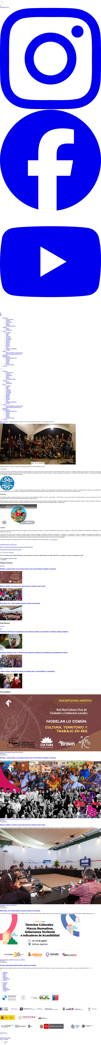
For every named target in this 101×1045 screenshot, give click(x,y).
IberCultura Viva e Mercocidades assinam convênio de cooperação (20, 603)
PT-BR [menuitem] (4, 1)
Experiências (9, 330)
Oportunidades (6, 356)
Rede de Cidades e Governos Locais (14, 352)
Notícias (5, 327)
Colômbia (8, 336)
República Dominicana (11, 348)
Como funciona (9, 319)
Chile (7, 335)
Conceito (8, 320)
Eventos (8, 363)
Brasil (7, 334)
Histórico (8, 324)
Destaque (8, 752)
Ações (7, 323)
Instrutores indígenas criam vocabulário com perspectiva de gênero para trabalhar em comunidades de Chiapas (34, 652)
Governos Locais (15, 752)
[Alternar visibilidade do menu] (0, 6)
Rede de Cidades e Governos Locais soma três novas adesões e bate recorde (22, 586)
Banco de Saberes (10, 364)
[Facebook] (50, 210)
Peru (7, 347)
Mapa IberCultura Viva (11, 358)
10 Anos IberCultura (10, 326)
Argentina (8, 332)
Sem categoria (20, 819)
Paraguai (8, 346)
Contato (5, 366)
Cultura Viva (3, 752)
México (7, 343)
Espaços (8, 359)
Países (4, 331)
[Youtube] (50, 312)
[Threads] (0, 313)
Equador (8, 340)
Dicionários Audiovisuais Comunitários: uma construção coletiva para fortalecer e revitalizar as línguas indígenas (34, 631)
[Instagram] (50, 108)
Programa (5, 318)
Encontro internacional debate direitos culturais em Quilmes (18, 965)
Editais (7, 328)
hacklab (6, 1039)
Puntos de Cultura (13, 558)
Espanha (8, 342)
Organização (9, 322)
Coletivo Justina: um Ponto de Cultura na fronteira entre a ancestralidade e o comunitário (27, 671)
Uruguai (8, 350)
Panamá (8, 344)
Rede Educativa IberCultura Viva (13, 354)
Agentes (8, 360)
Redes (4, 351)
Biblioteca (5, 355)
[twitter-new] (1, 315)
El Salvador (8, 339)
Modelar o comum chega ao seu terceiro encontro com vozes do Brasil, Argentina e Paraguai (28, 569)
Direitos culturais (9, 959)
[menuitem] (4, 1)
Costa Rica (8, 338)
